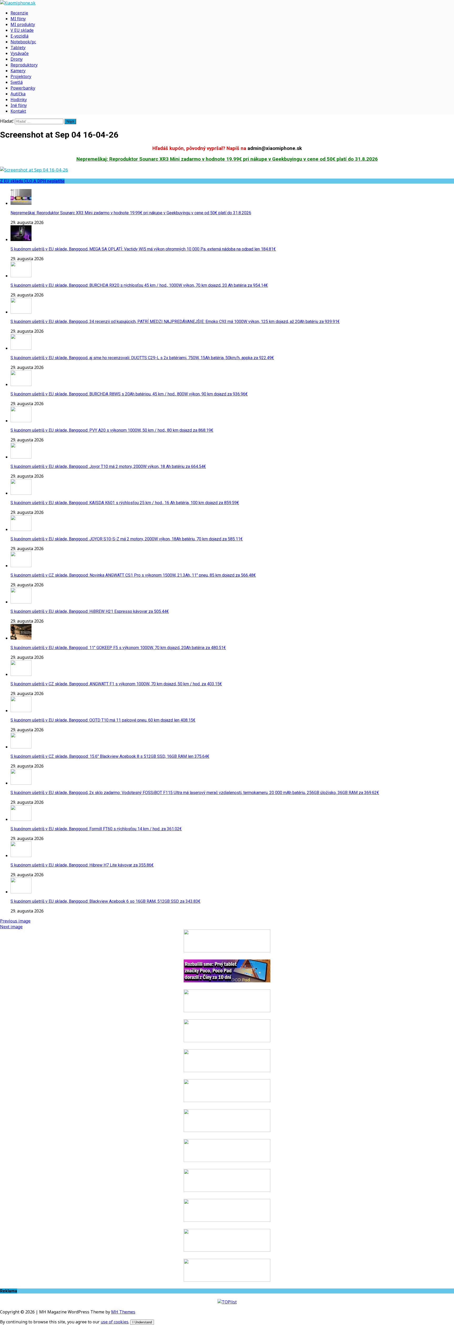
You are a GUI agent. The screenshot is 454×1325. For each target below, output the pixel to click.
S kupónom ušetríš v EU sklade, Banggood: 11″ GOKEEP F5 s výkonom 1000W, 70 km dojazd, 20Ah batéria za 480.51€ (118, 647)
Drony (17, 59)
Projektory (21, 76)
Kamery (18, 71)
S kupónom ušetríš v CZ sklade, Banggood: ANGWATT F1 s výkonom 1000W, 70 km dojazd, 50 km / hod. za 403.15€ (116, 683)
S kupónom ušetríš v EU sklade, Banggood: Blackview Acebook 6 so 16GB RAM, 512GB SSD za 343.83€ (105, 901)
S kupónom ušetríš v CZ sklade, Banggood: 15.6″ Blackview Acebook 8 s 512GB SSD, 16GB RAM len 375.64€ (110, 756)
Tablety (18, 47)
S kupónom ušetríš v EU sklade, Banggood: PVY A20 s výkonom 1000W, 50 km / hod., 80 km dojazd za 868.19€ (112, 430)
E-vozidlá (19, 36)
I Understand (142, 1322)
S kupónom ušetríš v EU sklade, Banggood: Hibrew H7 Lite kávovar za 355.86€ (82, 865)
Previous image (15, 921)
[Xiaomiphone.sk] (227, 3)
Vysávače (20, 53)
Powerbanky (23, 88)
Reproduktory (24, 65)
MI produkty (23, 24)
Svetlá (17, 82)
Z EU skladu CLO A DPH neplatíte (32, 181)
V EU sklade (22, 30)
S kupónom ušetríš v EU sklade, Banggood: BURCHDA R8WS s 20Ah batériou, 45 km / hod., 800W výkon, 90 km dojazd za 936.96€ (129, 394)
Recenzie (19, 13)
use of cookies (114, 1322)
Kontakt (18, 111)
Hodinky (19, 99)
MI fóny (18, 19)
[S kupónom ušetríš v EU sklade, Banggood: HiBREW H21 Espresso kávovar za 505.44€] (21, 602)
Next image (11, 927)
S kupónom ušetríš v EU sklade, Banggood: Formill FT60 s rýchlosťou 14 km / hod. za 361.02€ (96, 828)
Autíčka (18, 94)
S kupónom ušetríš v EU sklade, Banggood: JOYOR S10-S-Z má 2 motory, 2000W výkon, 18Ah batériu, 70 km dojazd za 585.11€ (127, 538)
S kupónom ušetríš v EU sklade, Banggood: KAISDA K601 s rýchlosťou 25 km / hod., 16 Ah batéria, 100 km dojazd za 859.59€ (125, 502)
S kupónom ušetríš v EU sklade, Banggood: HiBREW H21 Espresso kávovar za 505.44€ (90, 611)
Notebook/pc (23, 42)
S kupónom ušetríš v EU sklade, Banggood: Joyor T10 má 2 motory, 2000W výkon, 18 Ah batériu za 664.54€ (108, 466)
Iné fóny (19, 105)
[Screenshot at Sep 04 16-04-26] (34, 170)
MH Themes (123, 1312)
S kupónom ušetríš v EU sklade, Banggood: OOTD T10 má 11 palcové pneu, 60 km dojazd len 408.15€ (103, 720)
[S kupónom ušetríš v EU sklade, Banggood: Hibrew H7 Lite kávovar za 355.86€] (21, 855)
